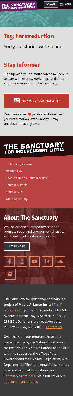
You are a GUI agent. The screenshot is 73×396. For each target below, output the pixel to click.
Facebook (9, 261)
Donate (50, 4)
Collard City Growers (20, 164)
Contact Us (54, 327)
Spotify (10, 274)
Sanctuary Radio (17, 185)
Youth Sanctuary (17, 199)
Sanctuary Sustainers (19, 376)
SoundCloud (60, 261)
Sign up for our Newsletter (41, 100)
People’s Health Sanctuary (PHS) (27, 178)
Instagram (22, 261)
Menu (68, 4)
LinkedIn (47, 261)
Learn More (17, 246)
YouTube (34, 261)
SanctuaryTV (14, 192)
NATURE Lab (14, 171)
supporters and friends (21, 381)
